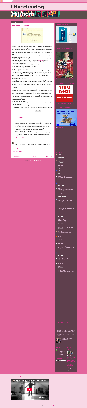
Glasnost (60, 188)
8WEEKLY (60, 231)
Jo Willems (60, 243)
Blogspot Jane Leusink (63, 258)
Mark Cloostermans (62, 236)
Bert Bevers (60, 154)
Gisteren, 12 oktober (62, 259)
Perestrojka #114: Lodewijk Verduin (65, 189)
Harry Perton (61, 199)
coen (19, 111)
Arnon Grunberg (61, 165)
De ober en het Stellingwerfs (64, 195)
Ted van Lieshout (62, 183)
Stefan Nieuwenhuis (62, 226)
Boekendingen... (61, 270)
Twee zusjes (60, 254)
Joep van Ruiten (61, 214)
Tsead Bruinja (61, 219)
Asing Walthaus (61, 193)
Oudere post (49, 156)
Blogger (52, 405)
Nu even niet (60, 215)
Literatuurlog (27, 6)
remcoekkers (61, 253)
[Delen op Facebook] (39, 111)
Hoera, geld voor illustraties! (64, 184)
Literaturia (60, 263)
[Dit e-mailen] (35, 111)
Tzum (59, 205)
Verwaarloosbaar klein (62, 155)
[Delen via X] (38, 111)
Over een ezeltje (61, 172)
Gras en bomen (61, 161)
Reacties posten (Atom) (35, 160)
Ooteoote (60, 160)
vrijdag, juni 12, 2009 (19, 137)
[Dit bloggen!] (36, 111)
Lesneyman (40, 60)
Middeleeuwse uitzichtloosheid (64, 232)
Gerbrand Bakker (62, 170)
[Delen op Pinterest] (40, 111)
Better (59, 166)
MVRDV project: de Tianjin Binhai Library (66, 271)
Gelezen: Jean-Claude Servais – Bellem (65, 227)
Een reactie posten (17, 151)
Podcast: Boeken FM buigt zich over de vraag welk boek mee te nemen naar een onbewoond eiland (66, 208)
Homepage (33, 156)
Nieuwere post (16, 156)
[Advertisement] (64, 139)
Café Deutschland (62, 176)
